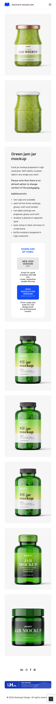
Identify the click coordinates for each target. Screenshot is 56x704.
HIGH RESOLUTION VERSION (28, 292)
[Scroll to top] (51, 699)
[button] (50, 4)
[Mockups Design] (19, 4)
